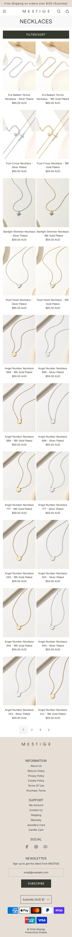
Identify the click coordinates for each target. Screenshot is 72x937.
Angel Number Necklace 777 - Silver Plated (52, 506)
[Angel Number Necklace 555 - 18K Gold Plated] (19, 544)
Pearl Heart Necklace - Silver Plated (19, 301)
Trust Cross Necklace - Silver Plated (19, 165)
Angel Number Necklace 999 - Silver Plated (52, 370)
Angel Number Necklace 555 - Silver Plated (52, 575)
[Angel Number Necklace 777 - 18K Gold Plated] (19, 475)
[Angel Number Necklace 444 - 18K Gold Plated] (19, 612)
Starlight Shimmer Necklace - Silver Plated (19, 233)
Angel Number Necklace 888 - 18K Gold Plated (19, 438)
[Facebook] (27, 847)
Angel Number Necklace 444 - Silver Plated (52, 643)
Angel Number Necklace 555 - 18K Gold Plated (19, 575)
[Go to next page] (49, 730)
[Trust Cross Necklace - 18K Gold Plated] (52, 134)
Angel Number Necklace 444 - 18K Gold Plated (19, 643)
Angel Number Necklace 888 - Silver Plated (52, 438)
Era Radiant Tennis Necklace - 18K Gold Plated (53, 96)
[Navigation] (4, 11)
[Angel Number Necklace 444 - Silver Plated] (52, 612)
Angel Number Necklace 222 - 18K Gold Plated (52, 711)
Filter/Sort (36, 34)
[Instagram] (36, 847)
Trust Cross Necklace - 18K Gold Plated (52, 165)
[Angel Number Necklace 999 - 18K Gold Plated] (19, 339)
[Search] (59, 11)
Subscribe (36, 883)
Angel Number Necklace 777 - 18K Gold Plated (19, 506)
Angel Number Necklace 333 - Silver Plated (19, 711)
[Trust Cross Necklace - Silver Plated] (19, 134)
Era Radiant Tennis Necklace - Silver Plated (19, 96)
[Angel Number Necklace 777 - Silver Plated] (52, 475)
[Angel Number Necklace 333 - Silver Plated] (19, 680)
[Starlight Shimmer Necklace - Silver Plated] (19, 202)
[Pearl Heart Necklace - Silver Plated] (19, 270)
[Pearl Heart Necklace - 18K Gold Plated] (52, 270)
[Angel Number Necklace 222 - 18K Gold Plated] (52, 680)
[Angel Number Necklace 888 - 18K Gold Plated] (19, 407)
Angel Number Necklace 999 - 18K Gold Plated (19, 370)
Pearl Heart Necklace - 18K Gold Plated (53, 301)
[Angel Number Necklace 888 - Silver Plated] (52, 407)
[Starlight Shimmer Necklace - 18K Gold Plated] (52, 202)
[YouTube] (45, 847)
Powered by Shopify (36, 932)
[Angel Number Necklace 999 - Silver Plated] (52, 339)
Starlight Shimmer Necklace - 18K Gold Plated (52, 233)
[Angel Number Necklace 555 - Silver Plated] (52, 544)
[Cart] (67, 11)
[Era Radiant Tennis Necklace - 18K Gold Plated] (52, 65)
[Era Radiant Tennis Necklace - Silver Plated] (19, 65)
